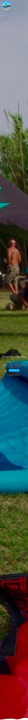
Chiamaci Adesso (14, 370)
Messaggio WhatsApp (14, 374)
